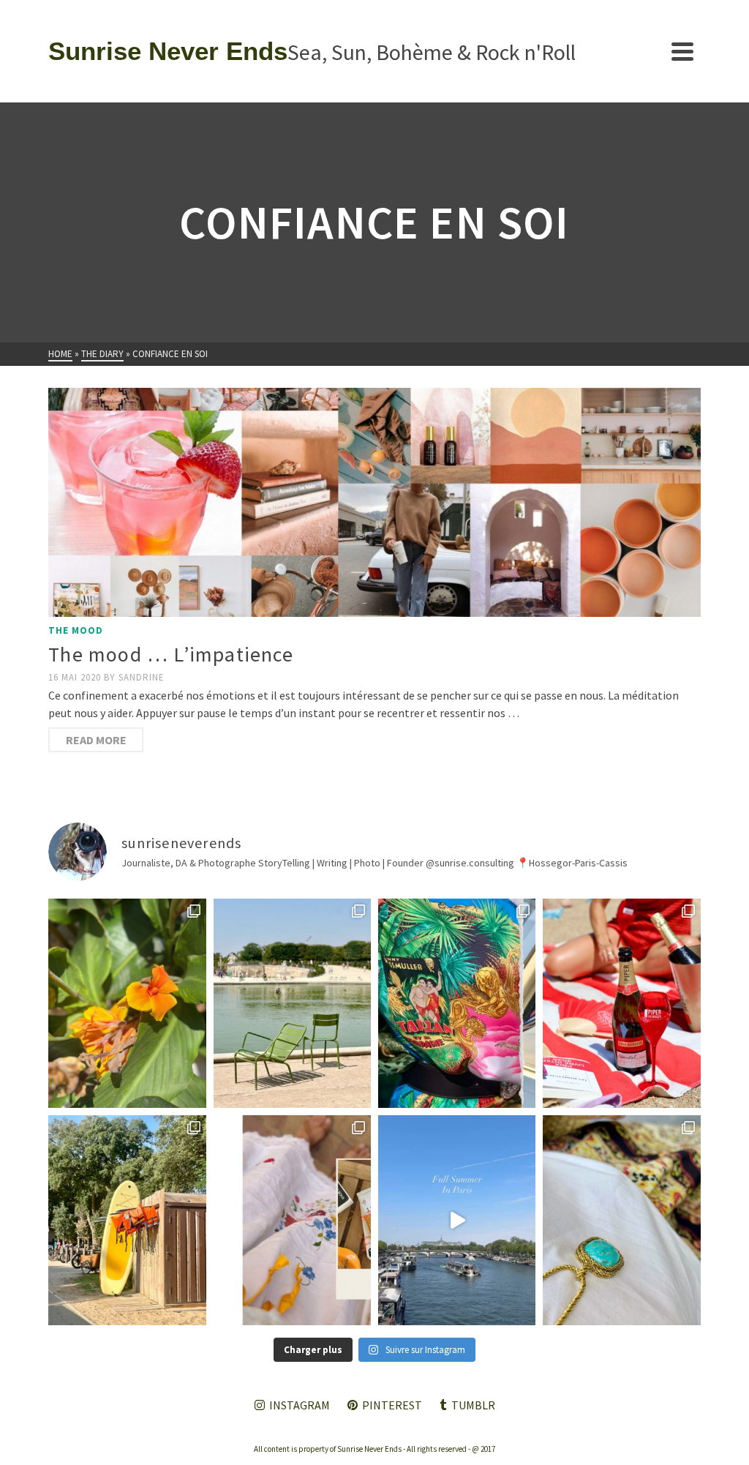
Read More (96, 739)
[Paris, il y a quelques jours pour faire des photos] (292, 1003)
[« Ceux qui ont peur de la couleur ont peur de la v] (456, 1003)
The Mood (75, 630)
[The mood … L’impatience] (374, 502)
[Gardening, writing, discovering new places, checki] (127, 1003)
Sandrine (141, 677)
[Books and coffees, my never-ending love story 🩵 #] (621, 1220)
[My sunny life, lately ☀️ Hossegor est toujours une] (127, 1220)
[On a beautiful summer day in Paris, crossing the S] (456, 1220)
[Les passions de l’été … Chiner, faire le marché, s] (292, 1220)
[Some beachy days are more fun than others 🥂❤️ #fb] (621, 1003)
